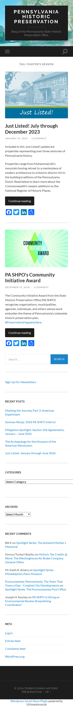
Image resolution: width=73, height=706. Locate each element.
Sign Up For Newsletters (20, 382)
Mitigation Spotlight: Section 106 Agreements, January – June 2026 (34, 431)
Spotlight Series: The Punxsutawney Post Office (35, 589)
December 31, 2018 (17, 287)
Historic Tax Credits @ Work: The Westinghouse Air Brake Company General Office (36, 558)
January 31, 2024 (16, 138)
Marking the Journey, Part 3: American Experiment (29, 412)
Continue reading (19, 201)
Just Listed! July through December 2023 (31, 129)
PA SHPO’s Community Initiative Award (30, 278)
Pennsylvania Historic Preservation (36, 16)
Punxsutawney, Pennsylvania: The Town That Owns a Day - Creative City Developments (34, 583)
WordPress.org (15, 656)
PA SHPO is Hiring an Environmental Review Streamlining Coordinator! (32, 601)
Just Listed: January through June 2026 (30, 453)
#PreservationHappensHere (23, 322)
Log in (9, 633)
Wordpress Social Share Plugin (29, 701)
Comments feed (15, 648)
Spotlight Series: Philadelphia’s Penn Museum (29, 572)
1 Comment (39, 138)
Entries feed (12, 641)
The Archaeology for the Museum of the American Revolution (30, 443)
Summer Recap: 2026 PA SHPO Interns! (30, 422)
